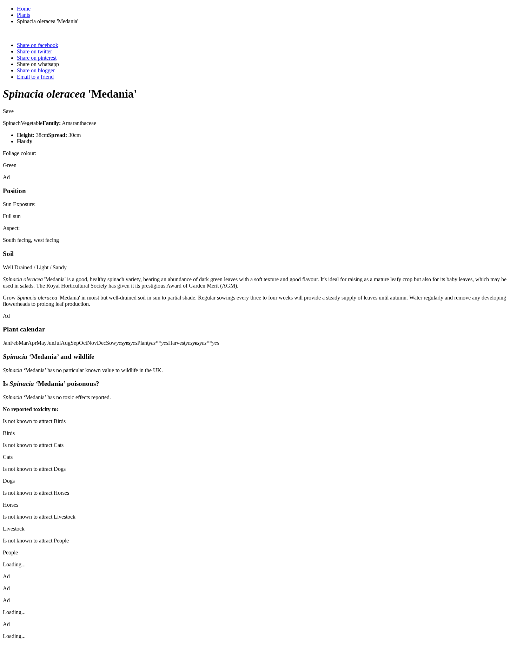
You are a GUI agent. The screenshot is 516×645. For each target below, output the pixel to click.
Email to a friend (35, 77)
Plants (23, 15)
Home (24, 9)
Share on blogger (36, 70)
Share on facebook (37, 45)
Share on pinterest (37, 58)
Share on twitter (34, 51)
